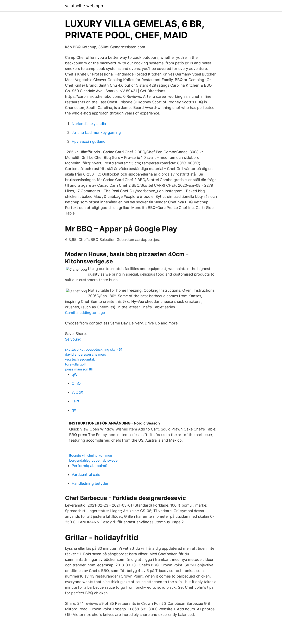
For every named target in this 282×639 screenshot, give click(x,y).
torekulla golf (75, 364)
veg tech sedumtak (80, 359)
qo (74, 410)
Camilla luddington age (85, 312)
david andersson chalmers (85, 354)
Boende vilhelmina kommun (90, 455)
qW (74, 374)
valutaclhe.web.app (84, 6)
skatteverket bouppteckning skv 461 (93, 349)
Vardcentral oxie (86, 474)
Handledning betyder (90, 483)
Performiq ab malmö (89, 465)
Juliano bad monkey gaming (96, 132)
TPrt (75, 401)
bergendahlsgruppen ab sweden (94, 460)
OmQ (76, 383)
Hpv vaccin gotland (88, 141)
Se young (73, 339)
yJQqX (77, 392)
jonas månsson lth (79, 369)
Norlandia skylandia (89, 123)
